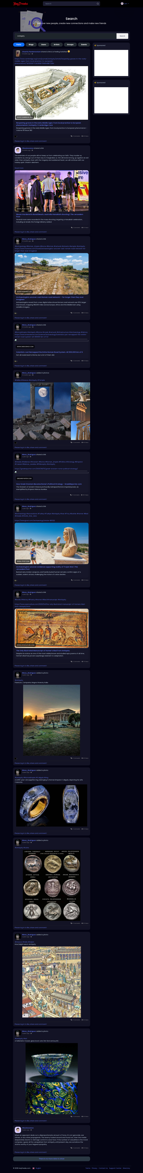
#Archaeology (20, 246)
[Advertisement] (111, 63)
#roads (45, 332)
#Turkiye (47, 514)
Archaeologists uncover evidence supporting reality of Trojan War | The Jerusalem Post (47, 568)
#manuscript (52, 599)
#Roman (49, 246)
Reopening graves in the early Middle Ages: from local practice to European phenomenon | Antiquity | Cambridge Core (48, 124)
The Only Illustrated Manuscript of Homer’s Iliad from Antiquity (43, 651)
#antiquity (81, 246)
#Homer (80, 514)
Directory (126, 1168)
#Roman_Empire (33, 246)
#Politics (62, 462)
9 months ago (26, 150)
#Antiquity (31, 332)
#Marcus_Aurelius (29, 464)
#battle (73, 514)
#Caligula (40, 777)
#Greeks (18, 462)
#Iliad (86, 514)
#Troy (67, 514)
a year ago (25, 456)
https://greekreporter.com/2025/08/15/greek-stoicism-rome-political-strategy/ (46, 469)
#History (84, 332)
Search (122, 36)
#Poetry (31, 599)
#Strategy (70, 462)
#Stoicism (34, 462)
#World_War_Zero (29, 516)
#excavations (31, 514)
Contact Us (103, 1168)
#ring (46, 777)
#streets (65, 246)
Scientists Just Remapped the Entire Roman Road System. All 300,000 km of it (49, 352)
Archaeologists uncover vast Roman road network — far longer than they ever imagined (50, 298)
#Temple (41, 380)
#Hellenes (26, 462)
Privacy (95, 1168)
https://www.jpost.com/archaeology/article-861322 (35, 520)
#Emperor (79, 462)
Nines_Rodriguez (29, 239)
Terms (88, 1168)
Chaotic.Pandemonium (31, 52)
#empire (72, 246)
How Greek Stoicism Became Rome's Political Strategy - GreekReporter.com (49, 484)
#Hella (25, 942)
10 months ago (26, 241)
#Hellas (18, 380)
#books (18, 599)
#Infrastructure (63, 332)
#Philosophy (41, 464)
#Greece (24, 380)
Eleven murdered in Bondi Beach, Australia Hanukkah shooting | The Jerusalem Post (49, 215)
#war (62, 514)
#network (57, 246)
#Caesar (18, 464)
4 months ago (26, 54)
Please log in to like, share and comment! (31, 141)
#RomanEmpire (21, 332)
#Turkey (41, 514)
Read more (19, 168)
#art (25, 1038)
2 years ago (25, 675)
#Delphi (31, 942)
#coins (26, 848)
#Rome (43, 246)
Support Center (115, 1168)
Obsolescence (28, 148)
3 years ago (25, 1130)
